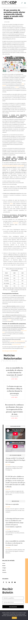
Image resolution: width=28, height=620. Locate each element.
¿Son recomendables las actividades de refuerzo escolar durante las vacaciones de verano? (15, 543)
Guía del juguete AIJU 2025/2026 (9, 350)
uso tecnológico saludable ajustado (17, 341)
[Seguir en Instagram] (12, 582)
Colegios (4, 567)
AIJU (25, 346)
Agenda (4, 570)
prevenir (9, 319)
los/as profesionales (16, 344)
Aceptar (14, 617)
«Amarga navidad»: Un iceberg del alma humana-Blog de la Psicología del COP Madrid (15, 460)
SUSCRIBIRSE (13, 606)
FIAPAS (16, 87)
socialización (15, 223)
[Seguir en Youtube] (15, 582)
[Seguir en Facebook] (3, 582)
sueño (11, 203)
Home (3, 563)
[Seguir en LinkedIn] (9, 582)
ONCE (23, 84)
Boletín (3, 565)
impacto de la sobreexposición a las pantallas (13, 165)
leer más (14, 379)
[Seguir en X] (6, 582)
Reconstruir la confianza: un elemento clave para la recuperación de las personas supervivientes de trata (14, 409)
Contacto (4, 572)
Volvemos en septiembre (12, 504)
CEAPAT (4, 85)
